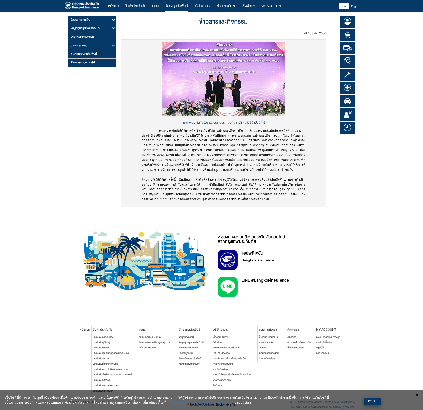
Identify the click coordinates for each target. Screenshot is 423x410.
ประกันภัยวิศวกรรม (102, 380)
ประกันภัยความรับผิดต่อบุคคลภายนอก (111, 369)
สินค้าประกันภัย (135, 6)
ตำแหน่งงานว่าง (266, 342)
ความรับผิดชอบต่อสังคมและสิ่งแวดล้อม (232, 375)
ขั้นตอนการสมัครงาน (269, 337)
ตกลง (372, 401)
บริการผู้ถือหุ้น (186, 353)
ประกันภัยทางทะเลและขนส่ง (106, 385)
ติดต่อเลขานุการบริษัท (83, 62)
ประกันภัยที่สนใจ (324, 342)
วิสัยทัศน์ (217, 342)
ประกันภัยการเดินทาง (103, 337)
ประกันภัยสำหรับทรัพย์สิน (105, 364)
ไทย (344, 6)
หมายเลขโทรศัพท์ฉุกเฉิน (299, 342)
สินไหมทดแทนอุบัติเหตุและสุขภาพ (154, 342)
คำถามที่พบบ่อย (267, 358)
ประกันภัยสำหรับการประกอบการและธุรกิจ (113, 375)
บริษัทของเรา (202, 6)
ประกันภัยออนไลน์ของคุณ (328, 337)
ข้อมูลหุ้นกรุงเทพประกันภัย (191, 342)
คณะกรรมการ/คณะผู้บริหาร (226, 348)
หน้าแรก (113, 6)
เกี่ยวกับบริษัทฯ (220, 337)
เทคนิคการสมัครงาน (269, 353)
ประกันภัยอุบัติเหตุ (101, 342)
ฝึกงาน (262, 348)
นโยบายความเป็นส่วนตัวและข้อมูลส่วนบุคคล (200, 402)
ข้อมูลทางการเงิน (187, 337)
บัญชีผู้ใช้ (320, 348)
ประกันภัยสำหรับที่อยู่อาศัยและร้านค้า (111, 353)
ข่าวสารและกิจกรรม (82, 36)
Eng (353, 6)
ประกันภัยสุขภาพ (101, 358)
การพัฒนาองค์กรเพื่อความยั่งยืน (229, 358)
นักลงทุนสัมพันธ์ (176, 6)
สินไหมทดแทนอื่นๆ (147, 348)
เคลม (155, 6)
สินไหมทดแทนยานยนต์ (150, 337)
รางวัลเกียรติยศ (220, 369)
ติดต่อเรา (248, 6)
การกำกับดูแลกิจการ (223, 364)
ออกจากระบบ (322, 353)
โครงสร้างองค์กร (221, 353)
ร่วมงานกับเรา (226, 6)
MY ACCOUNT (272, 6)
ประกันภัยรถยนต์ (101, 348)
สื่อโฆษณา (218, 385)
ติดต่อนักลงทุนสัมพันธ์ (84, 54)
